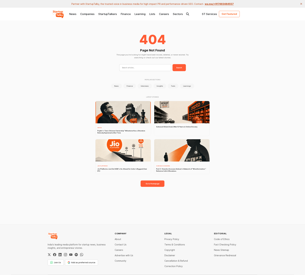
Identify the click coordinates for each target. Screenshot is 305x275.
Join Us (57, 262)
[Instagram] (65, 254)
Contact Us (120, 244)
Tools (173, 86)
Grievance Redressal (225, 255)
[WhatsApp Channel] (81, 254)
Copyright (169, 250)
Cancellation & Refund (176, 260)
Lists (152, 14)
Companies (87, 14)
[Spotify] (76, 254)
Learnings (187, 86)
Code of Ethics (222, 239)
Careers (164, 14)
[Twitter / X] (49, 254)
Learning (140, 14)
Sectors (178, 14)
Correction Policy (173, 266)
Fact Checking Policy (225, 244)
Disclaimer (169, 255)
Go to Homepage (152, 184)
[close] (301, 3)
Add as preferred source (83, 262)
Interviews (145, 86)
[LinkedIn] (60, 254)
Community (120, 260)
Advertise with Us (124, 255)
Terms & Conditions (174, 244)
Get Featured (229, 13)
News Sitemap (221, 250)
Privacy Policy (171, 239)
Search (179, 68)
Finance (126, 14)
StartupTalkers (107, 14)
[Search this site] (187, 14)
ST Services (209, 14)
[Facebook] (54, 254)
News (72, 14)
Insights (160, 86)
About (118, 239)
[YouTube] (70, 254)
